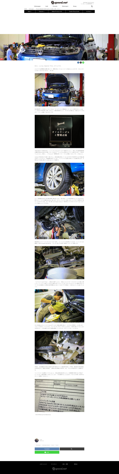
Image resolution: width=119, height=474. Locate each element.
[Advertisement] (59, 23)
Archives (88, 11)
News (29, 11)
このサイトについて (43, 464)
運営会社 (75, 464)
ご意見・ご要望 (65, 464)
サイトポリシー (54, 464)
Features (41, 11)
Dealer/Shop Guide (74, 11)
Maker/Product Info (57, 11)
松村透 (40, 53)
